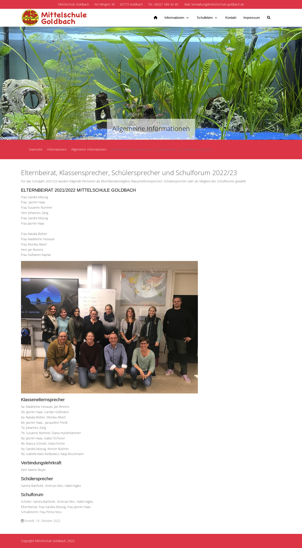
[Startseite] (155, 17)
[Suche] (269, 17)
